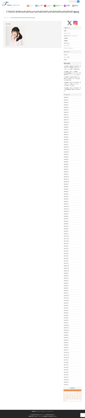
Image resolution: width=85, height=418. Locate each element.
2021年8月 (66, 246)
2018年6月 (66, 340)
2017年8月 (66, 362)
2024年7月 (66, 159)
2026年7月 (66, 100)
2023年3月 (66, 199)
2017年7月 (66, 364)
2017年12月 (66, 352)
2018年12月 (66, 325)
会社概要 (66, 38)
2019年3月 (66, 317)
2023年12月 (66, 176)
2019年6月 (66, 310)
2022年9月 (66, 213)
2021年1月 (66, 263)
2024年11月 (66, 149)
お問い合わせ (66, 43)
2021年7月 (66, 248)
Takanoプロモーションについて (70, 35)
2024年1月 (66, 174)
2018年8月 (66, 335)
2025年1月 (66, 144)
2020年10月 (66, 270)
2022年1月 (66, 233)
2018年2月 (66, 347)
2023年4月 (66, 196)
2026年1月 (66, 114)
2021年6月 (66, 251)
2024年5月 (66, 164)
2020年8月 (66, 275)
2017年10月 (66, 357)
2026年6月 (66, 102)
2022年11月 (66, 208)
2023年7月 (66, 189)
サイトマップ (66, 45)
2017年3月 (66, 374)
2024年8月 (66, 156)
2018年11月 (66, 327)
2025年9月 (66, 124)
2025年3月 (66, 139)
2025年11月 (66, 119)
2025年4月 (66, 137)
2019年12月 (66, 295)
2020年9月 (66, 273)
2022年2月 (66, 231)
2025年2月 (66, 142)
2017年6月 (66, 367)
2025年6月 (66, 132)
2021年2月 (66, 260)
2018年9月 (66, 332)
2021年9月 (66, 243)
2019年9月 (66, 303)
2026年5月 (66, 104)
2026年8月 (66, 97)
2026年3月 (66, 109)
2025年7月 (66, 129)
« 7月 (65, 388)
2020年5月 (66, 283)
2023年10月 (66, 181)
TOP (5, 17)
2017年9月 (66, 360)
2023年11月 (66, 179)
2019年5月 (66, 312)
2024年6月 (66, 161)
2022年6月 (66, 221)
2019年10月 (66, 300)
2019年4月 (66, 315)
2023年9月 (66, 184)
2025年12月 (66, 117)
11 (67, 395)
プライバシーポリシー (68, 48)
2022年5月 (66, 223)
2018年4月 (66, 345)
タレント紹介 (66, 57)
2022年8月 (66, 216)
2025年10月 (66, 122)
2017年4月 (66, 372)
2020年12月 (66, 265)
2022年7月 (66, 218)
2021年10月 (66, 241)
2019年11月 (66, 298)
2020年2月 (66, 290)
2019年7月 (66, 308)
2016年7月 (66, 384)
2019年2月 (66, 320)
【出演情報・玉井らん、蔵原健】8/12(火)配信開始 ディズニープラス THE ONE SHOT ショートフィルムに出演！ (72, 73)
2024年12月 (66, 147)
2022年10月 (66, 211)
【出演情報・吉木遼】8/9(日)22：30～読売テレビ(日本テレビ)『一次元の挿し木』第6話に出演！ (72, 79)
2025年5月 (66, 134)
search (79, 5)
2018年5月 (66, 342)
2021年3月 (66, 258)
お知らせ (66, 54)
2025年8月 (66, 127)
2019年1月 (66, 322)
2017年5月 (66, 369)
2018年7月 (66, 337)
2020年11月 (66, 268)
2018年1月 (66, 350)
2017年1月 (66, 377)
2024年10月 (66, 152)
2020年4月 (66, 285)
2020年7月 (66, 278)
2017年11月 (66, 355)
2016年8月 (66, 382)
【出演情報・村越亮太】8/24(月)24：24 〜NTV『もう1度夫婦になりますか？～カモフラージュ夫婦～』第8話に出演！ (72, 68)
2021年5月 (66, 253)
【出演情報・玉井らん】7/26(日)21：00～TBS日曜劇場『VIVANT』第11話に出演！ (72, 89)
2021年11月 (66, 238)
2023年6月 (66, 191)
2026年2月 (66, 112)
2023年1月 (66, 203)
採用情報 (66, 40)
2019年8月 (66, 305)
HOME (65, 30)
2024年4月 (66, 166)
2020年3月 (66, 288)
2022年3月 (66, 228)
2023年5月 (66, 194)
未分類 (65, 59)
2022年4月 (66, 226)
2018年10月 (66, 330)
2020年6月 (66, 280)
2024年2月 (66, 171)
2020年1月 (66, 293)
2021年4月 (66, 255)
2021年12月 (66, 236)
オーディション (67, 33)
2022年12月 (66, 206)
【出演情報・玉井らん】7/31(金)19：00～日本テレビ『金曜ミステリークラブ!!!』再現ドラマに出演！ (72, 84)
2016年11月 (66, 379)
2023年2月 (66, 201)
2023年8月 (66, 186)
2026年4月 (66, 107)
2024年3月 (66, 169)
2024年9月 (66, 154)
